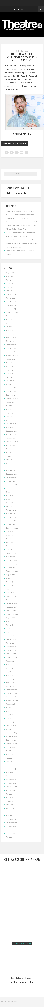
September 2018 (12, 614)
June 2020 (9, 539)
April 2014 (9, 805)
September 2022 (12, 442)
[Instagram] (22, 9)
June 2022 (9, 453)
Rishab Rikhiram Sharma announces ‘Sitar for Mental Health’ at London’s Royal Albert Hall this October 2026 (21, 243)
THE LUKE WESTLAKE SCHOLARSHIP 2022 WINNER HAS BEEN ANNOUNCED (22, 57)
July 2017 (9, 664)
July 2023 (9, 406)
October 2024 (11, 352)
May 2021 (9, 499)
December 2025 (11, 302)
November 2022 (11, 434)
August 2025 (10, 316)
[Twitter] (14, 9)
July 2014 (9, 794)
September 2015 (12, 744)
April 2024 (9, 373)
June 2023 (9, 409)
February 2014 (11, 812)
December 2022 (11, 431)
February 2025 (11, 337)
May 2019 (9, 585)
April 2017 (9, 675)
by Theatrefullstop (20, 143)
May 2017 (9, 672)
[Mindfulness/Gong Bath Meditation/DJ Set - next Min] (11, 871)
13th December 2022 (8, 143)
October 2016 (11, 697)
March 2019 (10, 593)
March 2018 (10, 636)
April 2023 (9, 417)
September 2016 (12, 700)
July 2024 (9, 363)
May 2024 (9, 370)
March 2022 (10, 463)
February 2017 (11, 683)
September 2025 (12, 312)
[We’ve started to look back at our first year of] (11, 896)
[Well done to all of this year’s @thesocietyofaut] (33, 909)
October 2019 (11, 567)
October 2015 (11, 740)
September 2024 (12, 355)
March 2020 (10, 550)
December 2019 (11, 560)
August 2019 (10, 575)
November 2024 (11, 348)
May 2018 (9, 629)
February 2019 (11, 596)
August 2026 (10, 273)
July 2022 (9, 449)
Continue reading (22, 133)
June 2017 (9, 668)
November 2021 (11, 478)
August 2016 (10, 704)
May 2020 (9, 542)
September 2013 (12, 830)
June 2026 (9, 280)
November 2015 (11, 736)
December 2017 (11, 647)
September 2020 (12, 528)
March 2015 (10, 765)
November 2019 (11, 564)
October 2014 (11, 783)
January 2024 (11, 384)
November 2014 (11, 780)
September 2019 (12, 571)
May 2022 (9, 456)
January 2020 (11, 557)
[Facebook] (18, 9)
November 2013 (11, 823)
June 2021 (9, 496)
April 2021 (9, 503)
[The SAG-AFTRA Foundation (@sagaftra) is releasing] (33, 883)
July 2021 (9, 492)
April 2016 (9, 718)
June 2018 (9, 625)
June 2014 (9, 797)
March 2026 (10, 291)
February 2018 (11, 639)
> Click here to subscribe (15, 193)
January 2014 (10, 815)
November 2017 (11, 650)
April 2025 (9, 330)
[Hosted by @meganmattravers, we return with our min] (33, 934)
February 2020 (11, 553)
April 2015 (9, 762)
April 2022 (9, 460)
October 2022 (11, 438)
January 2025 (10, 341)
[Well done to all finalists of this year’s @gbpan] (11, 921)
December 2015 (11, 733)
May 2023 (9, 413)
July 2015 (9, 751)
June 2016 (9, 711)
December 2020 (11, 517)
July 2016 (9, 708)
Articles (19, 50)
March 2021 (10, 506)
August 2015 (10, 747)
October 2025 (11, 309)
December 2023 (11, 388)
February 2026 (11, 294)
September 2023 (12, 399)
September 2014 (12, 787)
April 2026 (9, 287)
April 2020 (9, 546)
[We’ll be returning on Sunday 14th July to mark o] (33, 921)
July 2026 (9, 276)
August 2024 (10, 359)
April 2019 (9, 589)
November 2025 (11, 305)
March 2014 (10, 808)
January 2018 (10, 643)
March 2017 (10, 679)
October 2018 (11, 611)
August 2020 (10, 532)
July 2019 (9, 578)
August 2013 (10, 833)
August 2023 (10, 402)
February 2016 (11, 726)
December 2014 (11, 776)
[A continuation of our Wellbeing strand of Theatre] (33, 871)
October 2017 (11, 654)
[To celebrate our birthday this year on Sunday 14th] (11, 909)
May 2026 (9, 284)
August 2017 (10, 661)
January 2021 (10, 514)
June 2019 (9, 582)
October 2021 (11, 481)
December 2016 (11, 690)
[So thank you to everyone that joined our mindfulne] (11, 934)
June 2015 (9, 754)
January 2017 (10, 686)
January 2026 (11, 298)
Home (26, 50)
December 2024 (11, 345)
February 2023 (11, 424)
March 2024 (10, 377)
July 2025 (9, 320)
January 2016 (10, 729)
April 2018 (9, 632)
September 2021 (12, 485)
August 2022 (10, 445)
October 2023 (11, 395)
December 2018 (11, 603)
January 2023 (10, 427)
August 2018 (10, 618)
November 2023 (11, 391)
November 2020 (11, 521)
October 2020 (11, 524)
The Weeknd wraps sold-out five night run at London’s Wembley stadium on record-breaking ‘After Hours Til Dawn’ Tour (21, 214)
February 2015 (11, 769)
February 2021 (11, 510)
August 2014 (10, 790)
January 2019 (10, 600)
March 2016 (10, 722)
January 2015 (10, 772)
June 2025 (9, 323)
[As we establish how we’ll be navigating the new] (11, 883)
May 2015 (9, 758)
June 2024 (9, 366)
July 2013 (9, 837)
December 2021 (11, 474)
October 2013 (11, 826)
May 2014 (9, 801)
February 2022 (11, 467)
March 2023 (10, 420)
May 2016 (9, 715)
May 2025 (9, 327)
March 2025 (10, 334)
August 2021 (10, 488)
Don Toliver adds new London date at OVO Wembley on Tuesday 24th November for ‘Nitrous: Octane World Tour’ (21, 225)
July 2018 (9, 621)
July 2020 (9, 535)
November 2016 (11, 693)
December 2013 (11, 819)
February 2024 (11, 381)
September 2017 (12, 657)
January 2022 (10, 470)
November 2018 (11, 607)
